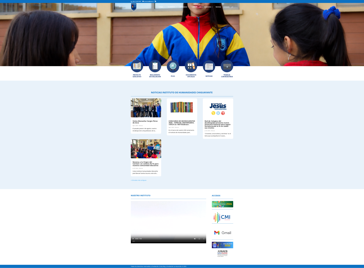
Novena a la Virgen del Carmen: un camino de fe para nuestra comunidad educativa (146, 164)
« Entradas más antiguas (138, 180)
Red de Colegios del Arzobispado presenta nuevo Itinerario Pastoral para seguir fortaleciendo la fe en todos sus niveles (218, 124)
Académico (171, 7)
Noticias (218, 7)
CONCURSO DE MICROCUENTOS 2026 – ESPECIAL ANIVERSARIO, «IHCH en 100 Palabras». (182, 123)
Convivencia (183, 7)
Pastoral (194, 7)
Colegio (161, 7)
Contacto (226, 7)
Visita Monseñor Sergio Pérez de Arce (145, 122)
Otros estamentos (205, 7)
